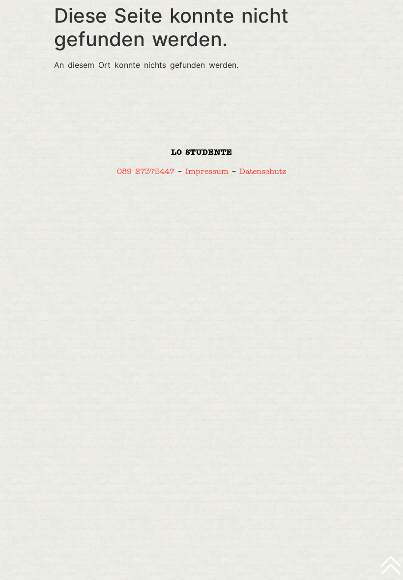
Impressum (207, 171)
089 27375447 (145, 171)
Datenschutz (262, 171)
